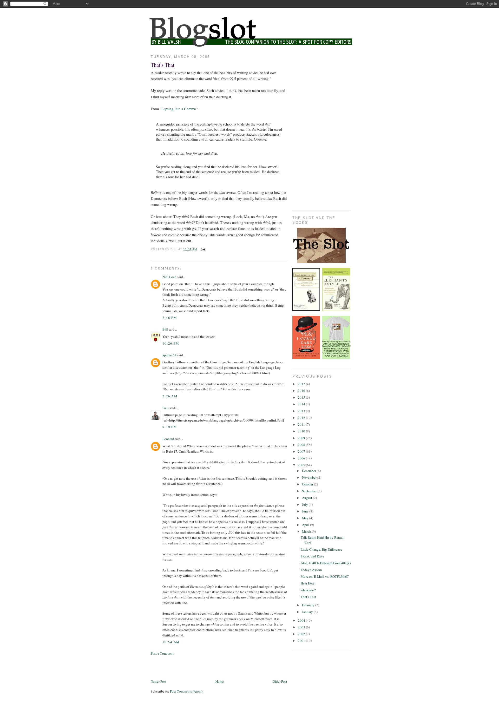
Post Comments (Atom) (186, 691)
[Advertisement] (211, 667)
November (309, 477)
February (308, 605)
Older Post (280, 681)
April (306, 524)
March (307, 531)
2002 (302, 634)
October (308, 484)
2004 (302, 620)
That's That (162, 64)
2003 (302, 627)
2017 (302, 383)
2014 (302, 404)
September (310, 491)
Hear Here (307, 583)
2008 (302, 444)
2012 (302, 417)
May (305, 518)
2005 (302, 465)
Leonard (168, 438)
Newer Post (158, 681)
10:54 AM (171, 642)
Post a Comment (162, 653)
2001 (302, 640)
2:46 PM (169, 317)
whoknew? (308, 590)
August (307, 497)
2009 (302, 438)
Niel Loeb (169, 276)
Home (219, 681)
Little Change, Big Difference (321, 549)
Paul (165, 407)
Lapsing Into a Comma (178, 108)
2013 (302, 411)
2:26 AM (170, 396)
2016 (302, 390)
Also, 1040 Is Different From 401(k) (326, 563)
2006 (302, 458)
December (309, 470)
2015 (302, 397)
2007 (302, 451)
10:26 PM (170, 343)
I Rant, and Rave (312, 556)
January (308, 611)
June (305, 511)
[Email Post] (202, 249)
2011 (302, 424)
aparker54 (169, 355)
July (305, 504)
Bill (165, 329)
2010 (302, 431)
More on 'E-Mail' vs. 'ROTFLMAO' (325, 576)
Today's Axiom (311, 569)
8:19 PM (169, 427)
